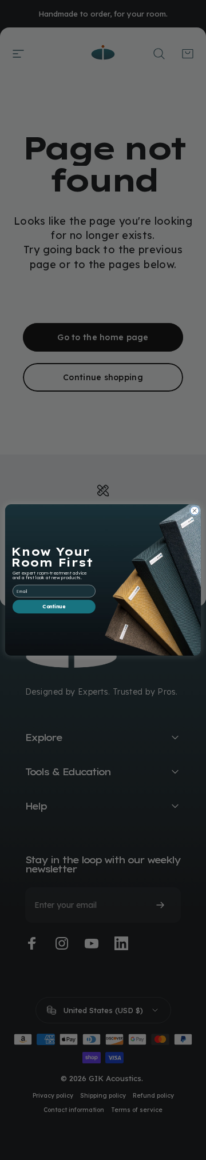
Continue (53, 607)
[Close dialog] (194, 511)
